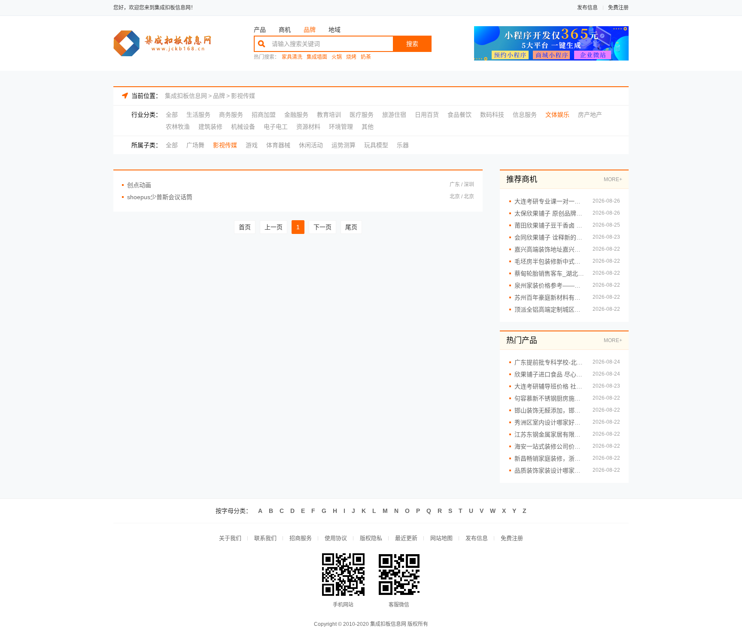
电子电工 (276, 126)
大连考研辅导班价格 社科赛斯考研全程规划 (549, 386)
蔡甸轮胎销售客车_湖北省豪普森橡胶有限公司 (549, 273)
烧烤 (351, 57)
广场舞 (195, 145)
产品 (260, 29)
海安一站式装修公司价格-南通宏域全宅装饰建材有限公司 (549, 446)
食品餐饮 (459, 114)
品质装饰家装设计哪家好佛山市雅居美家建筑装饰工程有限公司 (549, 470)
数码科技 (492, 114)
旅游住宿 (394, 114)
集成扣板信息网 (186, 95)
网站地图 (441, 538)
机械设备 (243, 126)
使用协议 (336, 538)
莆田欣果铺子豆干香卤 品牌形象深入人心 (549, 225)
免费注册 (618, 8)
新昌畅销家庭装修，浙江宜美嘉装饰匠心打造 (549, 458)
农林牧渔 (178, 126)
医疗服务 (362, 114)
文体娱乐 (557, 114)
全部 (172, 114)
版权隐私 (371, 538)
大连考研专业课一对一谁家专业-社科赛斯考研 (549, 201)
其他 (368, 126)
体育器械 (278, 145)
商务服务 (231, 114)
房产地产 (590, 114)
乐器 (403, 145)
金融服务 (296, 114)
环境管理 (341, 126)
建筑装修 (210, 126)
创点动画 (139, 185)
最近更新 (406, 538)
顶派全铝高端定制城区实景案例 (549, 309)
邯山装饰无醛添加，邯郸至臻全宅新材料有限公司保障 (549, 410)
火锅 (336, 57)
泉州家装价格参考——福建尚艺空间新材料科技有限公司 (549, 285)
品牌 (310, 29)
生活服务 (198, 114)
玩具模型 (376, 145)
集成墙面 (317, 57)
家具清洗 (292, 57)
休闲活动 (311, 145)
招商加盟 (264, 114)
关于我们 (230, 538)
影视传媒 (243, 95)
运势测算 (343, 145)
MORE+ (613, 179)
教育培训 (329, 114)
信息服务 (525, 114)
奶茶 (366, 57)
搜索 (412, 43)
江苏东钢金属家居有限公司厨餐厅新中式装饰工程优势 (549, 434)
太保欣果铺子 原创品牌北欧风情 (549, 213)
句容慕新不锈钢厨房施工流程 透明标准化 (549, 398)
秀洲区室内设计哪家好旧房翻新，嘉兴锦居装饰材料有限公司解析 (549, 422)
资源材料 (308, 126)
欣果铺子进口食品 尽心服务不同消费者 (549, 374)
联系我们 (265, 538)
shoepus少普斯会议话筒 (159, 197)
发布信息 (587, 8)
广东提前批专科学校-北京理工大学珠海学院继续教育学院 (549, 362)
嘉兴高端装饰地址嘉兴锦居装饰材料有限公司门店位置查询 (549, 249)
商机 (285, 29)
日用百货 (427, 114)
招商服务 (300, 538)
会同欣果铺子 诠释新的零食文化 (549, 237)
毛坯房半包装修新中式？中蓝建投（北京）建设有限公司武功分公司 (549, 261)
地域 (334, 29)
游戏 (252, 145)
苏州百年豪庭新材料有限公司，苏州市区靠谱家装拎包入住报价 (549, 297)
